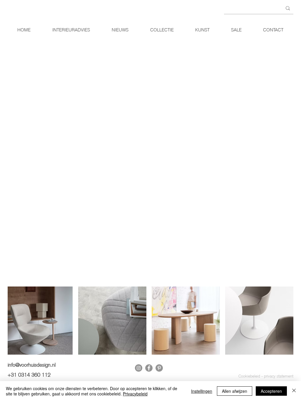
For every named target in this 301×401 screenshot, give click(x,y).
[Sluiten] (293, 391)
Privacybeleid (135, 394)
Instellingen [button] (201, 391)
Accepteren (271, 391)
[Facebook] (149, 368)
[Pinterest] (159, 368)
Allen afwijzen (234, 391)
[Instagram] (138, 368)
